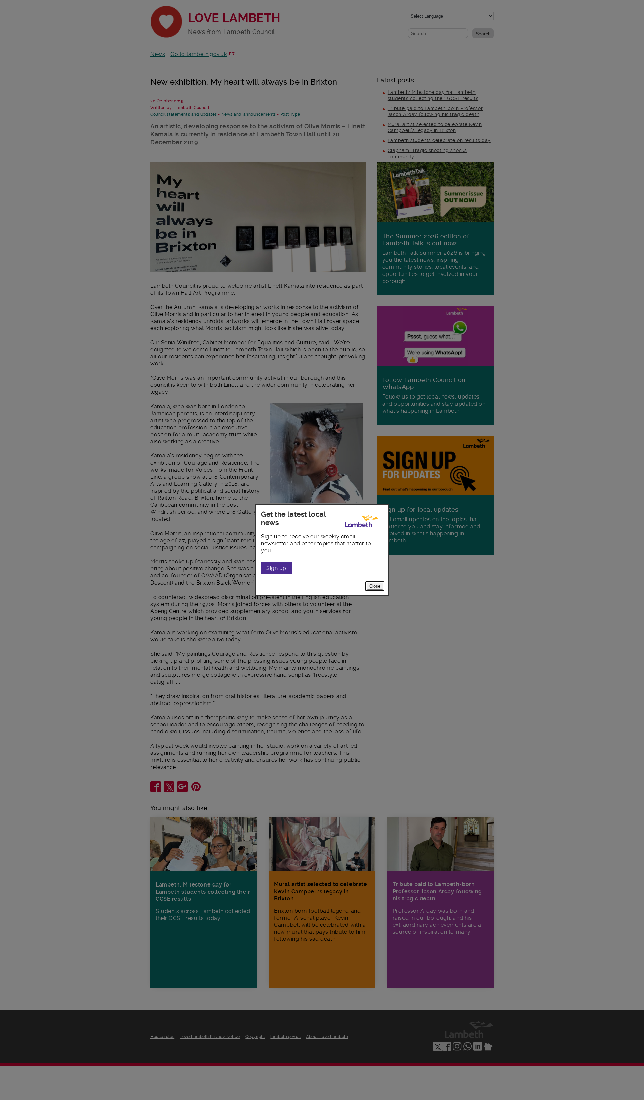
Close (374, 586)
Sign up (276, 568)
